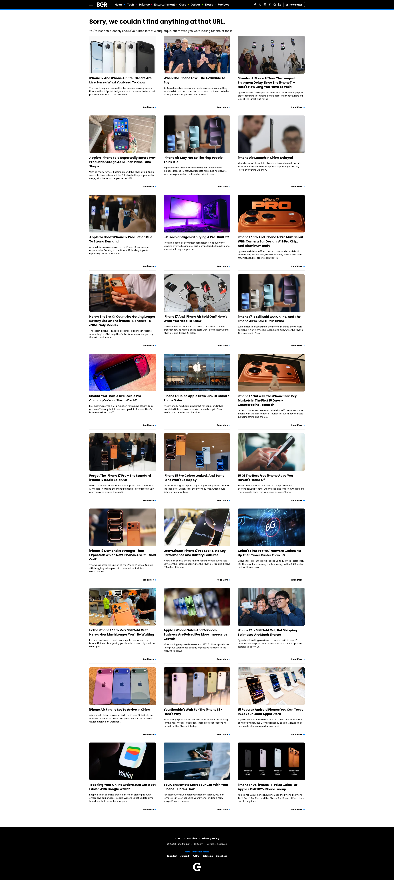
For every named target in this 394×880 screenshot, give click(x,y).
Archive (192, 838)
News (119, 4)
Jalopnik (184, 856)
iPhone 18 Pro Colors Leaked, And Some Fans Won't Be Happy (194, 478)
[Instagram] (265, 4)
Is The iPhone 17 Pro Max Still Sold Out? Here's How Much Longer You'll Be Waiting (121, 632)
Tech (130, 4)
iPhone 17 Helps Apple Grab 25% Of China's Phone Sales (196, 398)
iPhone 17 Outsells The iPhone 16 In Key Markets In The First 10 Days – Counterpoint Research (267, 400)
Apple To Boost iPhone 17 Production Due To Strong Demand (120, 239)
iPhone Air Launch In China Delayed (265, 158)
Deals (209, 4)
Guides (196, 4)
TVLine (196, 856)
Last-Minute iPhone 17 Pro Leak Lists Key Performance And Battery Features (195, 553)
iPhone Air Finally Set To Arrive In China (119, 710)
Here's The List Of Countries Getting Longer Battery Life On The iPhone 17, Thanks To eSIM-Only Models (122, 321)
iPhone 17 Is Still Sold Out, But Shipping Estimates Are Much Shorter (267, 632)
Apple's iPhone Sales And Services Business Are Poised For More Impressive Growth (195, 634)
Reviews (223, 4)
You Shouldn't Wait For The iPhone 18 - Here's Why (193, 712)
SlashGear (221, 856)
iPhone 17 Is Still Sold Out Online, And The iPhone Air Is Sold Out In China (269, 319)
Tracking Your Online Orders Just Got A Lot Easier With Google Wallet (122, 787)
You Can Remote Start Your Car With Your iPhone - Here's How (196, 787)
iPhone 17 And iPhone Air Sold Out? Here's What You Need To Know (195, 319)
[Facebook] (255, 4)
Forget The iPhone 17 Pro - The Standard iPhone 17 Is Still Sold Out (120, 478)
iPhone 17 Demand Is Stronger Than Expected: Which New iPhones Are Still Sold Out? (122, 555)
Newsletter (295, 4)
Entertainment (164, 4)
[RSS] (279, 4)
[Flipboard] (270, 4)
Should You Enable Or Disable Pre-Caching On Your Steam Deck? (116, 398)
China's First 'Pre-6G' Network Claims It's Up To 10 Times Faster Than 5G (269, 553)
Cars (182, 4)
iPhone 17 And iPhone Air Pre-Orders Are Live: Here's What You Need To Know (120, 80)
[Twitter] (260, 4)
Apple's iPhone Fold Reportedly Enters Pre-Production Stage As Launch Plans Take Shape (122, 162)
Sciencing (208, 856)
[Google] (274, 4)
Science (144, 4)
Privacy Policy (210, 838)
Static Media (182, 844)
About (179, 838)
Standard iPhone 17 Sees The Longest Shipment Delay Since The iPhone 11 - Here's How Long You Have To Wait (266, 82)
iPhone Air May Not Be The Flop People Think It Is (193, 160)
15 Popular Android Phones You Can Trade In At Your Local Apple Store (270, 712)
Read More (148, 107)
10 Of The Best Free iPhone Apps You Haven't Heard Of (265, 478)
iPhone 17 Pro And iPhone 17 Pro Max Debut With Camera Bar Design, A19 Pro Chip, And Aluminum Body (270, 241)
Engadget (172, 856)
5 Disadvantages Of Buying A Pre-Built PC (196, 237)
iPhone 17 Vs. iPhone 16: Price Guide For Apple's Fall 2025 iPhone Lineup (268, 787)
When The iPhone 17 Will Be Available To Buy (194, 80)
